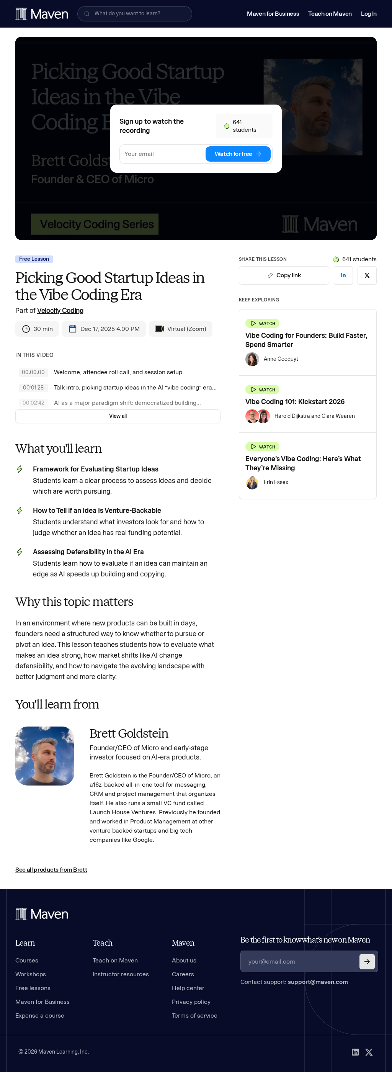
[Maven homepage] (41, 14)
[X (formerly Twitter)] (369, 1052)
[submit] (367, 961)
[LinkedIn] (355, 1052)
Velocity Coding (60, 310)
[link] (343, 275)
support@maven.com (318, 981)
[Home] (41, 914)
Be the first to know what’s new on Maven (305, 939)
